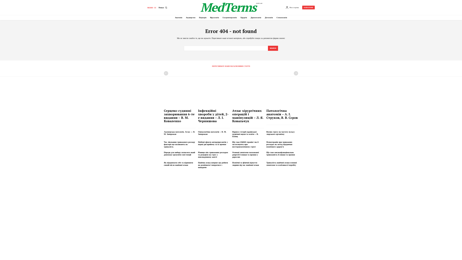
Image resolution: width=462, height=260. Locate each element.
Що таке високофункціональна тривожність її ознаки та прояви (280, 153)
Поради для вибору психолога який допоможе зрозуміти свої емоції (179, 153)
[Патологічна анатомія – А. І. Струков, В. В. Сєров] (282, 95)
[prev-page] (166, 73)
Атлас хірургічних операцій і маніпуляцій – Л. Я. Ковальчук (247, 116)
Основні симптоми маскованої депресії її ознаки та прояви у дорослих (245, 154)
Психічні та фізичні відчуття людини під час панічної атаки (245, 164)
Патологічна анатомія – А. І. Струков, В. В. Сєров (282, 114)
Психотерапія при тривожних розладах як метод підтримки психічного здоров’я (279, 144)
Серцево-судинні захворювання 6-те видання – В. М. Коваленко (179, 116)
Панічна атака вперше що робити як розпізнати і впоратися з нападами (213, 165)
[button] (163, 7)
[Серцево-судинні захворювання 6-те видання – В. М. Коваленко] (180, 95)
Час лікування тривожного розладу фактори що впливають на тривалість (179, 144)
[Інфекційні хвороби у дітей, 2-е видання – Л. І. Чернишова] (214, 95)
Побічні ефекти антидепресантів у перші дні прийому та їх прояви (213, 143)
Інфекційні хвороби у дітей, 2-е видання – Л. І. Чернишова (213, 116)
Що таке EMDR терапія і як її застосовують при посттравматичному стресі (245, 144)
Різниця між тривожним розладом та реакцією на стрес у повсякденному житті (213, 154)
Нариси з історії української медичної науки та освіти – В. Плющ (245, 134)
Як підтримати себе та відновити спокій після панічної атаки (178, 164)
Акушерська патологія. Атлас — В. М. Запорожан (179, 133)
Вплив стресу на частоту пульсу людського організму (280, 133)
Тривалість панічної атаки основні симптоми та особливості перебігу (281, 164)
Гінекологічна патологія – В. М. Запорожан (212, 133)
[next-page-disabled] (296, 73)
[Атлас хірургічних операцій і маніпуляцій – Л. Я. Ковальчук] (248, 95)
